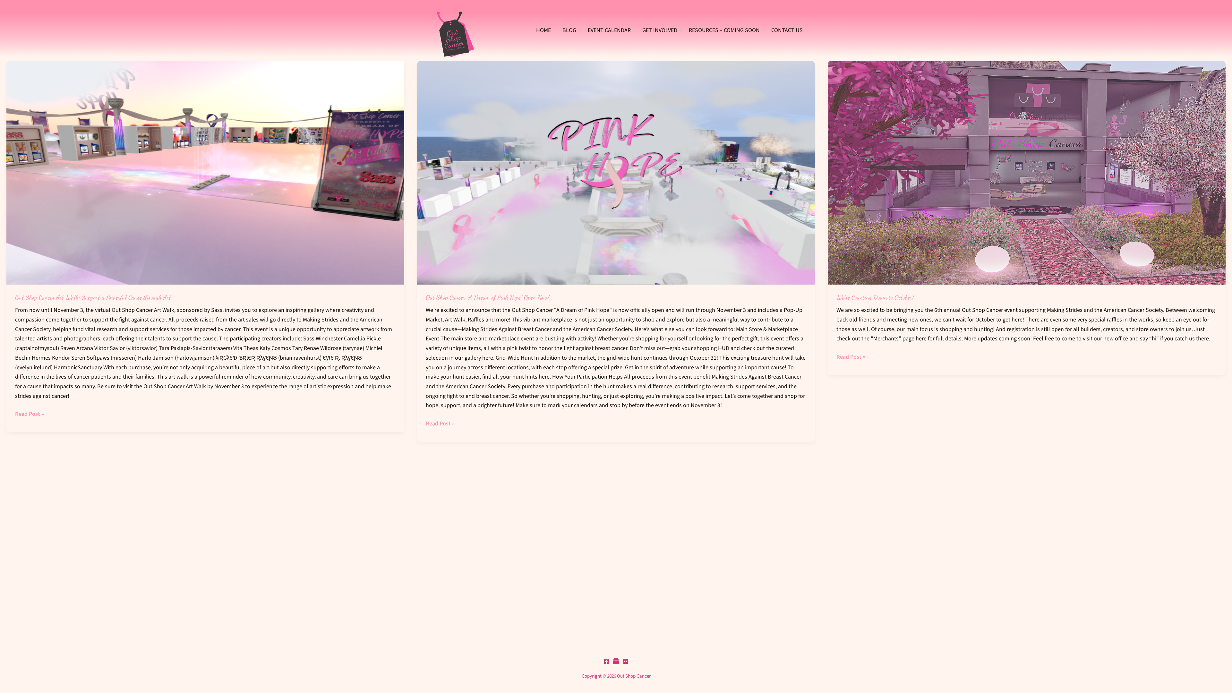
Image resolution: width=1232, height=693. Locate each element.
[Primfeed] (616, 661)
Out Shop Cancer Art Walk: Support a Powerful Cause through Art (93, 297)
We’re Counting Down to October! (875, 297)
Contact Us (787, 30)
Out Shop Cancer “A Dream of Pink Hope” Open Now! (488, 297)
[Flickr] (626, 661)
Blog (569, 30)
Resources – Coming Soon (724, 30)
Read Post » (29, 413)
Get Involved (659, 30)
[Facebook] (606, 661)
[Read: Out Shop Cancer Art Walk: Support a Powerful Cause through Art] (205, 173)
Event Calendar (609, 30)
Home (543, 30)
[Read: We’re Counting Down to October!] (1027, 173)
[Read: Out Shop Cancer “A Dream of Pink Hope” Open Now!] (616, 173)
